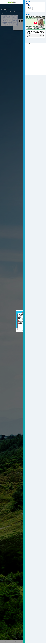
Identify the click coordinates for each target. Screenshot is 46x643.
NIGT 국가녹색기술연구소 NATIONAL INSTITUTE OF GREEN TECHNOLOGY (12, 2)
